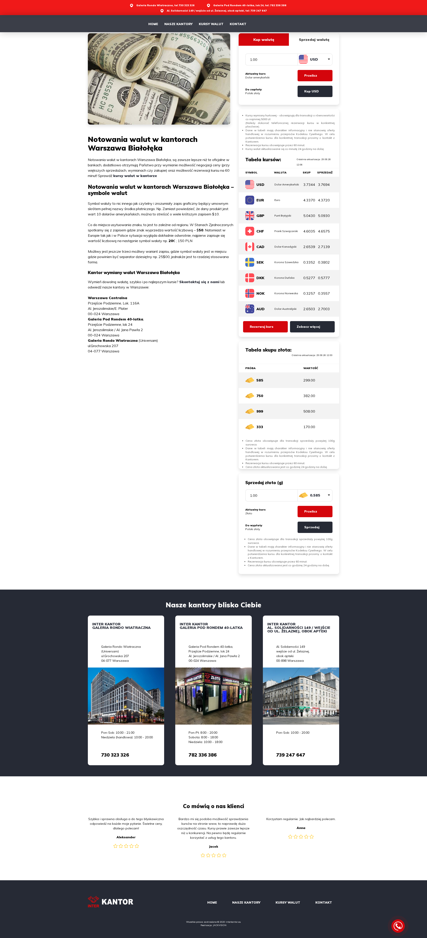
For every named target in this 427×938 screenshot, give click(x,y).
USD (314, 59)
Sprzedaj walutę (314, 39)
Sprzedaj (311, 527)
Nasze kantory (178, 24)
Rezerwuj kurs (261, 327)
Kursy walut (211, 24)
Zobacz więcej (308, 327)
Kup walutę (263, 39)
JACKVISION (219, 925)
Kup (311, 91)
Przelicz (310, 76)
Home (153, 24)
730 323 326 (115, 755)
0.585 (315, 495)
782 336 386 (203, 755)
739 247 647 (290, 755)
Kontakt (238, 24)
